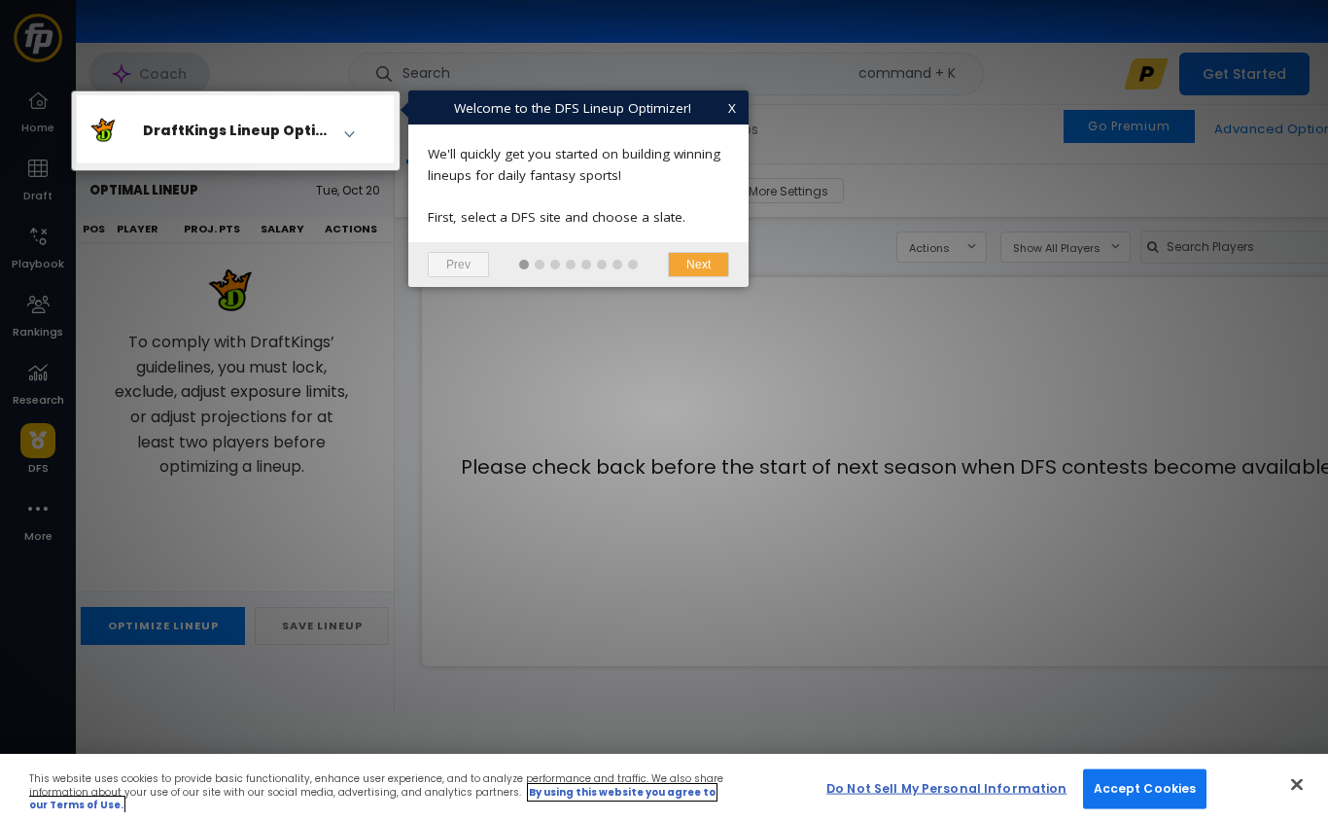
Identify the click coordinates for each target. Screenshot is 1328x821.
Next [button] (698, 264)
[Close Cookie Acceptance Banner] (1297, 784)
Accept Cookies (1145, 787)
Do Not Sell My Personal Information (946, 787)
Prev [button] (458, 264)
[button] (524, 264)
